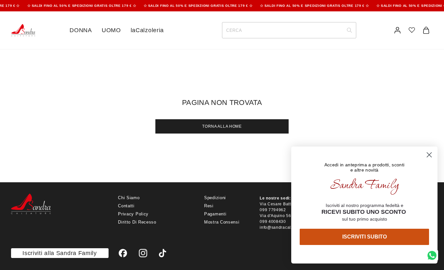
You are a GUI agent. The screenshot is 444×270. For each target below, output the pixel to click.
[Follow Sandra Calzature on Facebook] (123, 253)
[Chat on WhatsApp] (432, 255)
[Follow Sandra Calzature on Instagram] (143, 253)
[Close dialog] (429, 155)
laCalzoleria (147, 30)
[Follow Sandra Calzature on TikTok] (162, 253)
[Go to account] (397, 30)
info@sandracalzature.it (283, 227)
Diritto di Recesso (137, 222)
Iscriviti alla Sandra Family (59, 253)
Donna (81, 30)
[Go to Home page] (23, 30)
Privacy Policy (133, 214)
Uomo (111, 30)
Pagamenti (215, 214)
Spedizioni (215, 197)
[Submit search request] (349, 30)
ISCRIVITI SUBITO (364, 236)
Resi (209, 205)
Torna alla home (222, 126)
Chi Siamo (128, 197)
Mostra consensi (222, 222)
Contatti (126, 205)
